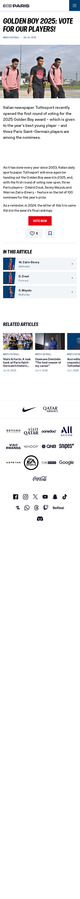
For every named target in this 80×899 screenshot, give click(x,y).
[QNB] (49, 446)
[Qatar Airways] (50, 409)
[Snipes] (66, 446)
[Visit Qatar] (31, 431)
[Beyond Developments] (13, 431)
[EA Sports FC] (31, 462)
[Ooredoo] (49, 431)
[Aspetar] (13, 462)
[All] (66, 431)
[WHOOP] (31, 446)
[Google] (66, 462)
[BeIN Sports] (49, 462)
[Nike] (29, 409)
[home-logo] (16, 5)
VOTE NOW (40, 221)
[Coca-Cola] (40, 478)
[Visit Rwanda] (13, 446)
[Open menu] (74, 5)
